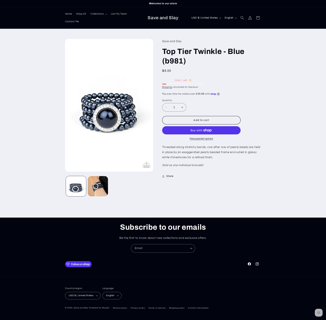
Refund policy (120, 308)
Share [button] (169, 176)
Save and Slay (81, 308)
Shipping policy (177, 308)
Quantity (167, 100)
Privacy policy (138, 308)
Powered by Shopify (99, 308)
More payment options (201, 139)
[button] (98, 14)
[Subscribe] (191, 248)
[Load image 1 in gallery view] (76, 186)
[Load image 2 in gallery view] (98, 186)
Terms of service (157, 308)
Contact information (198, 308)
